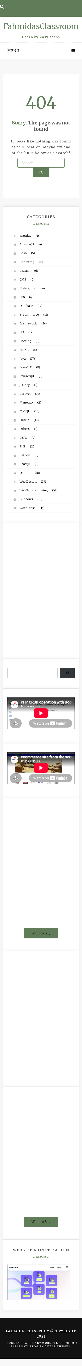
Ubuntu (25, 473)
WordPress (27, 508)
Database (26, 306)
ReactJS (25, 464)
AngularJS (27, 244)
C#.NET (25, 271)
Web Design (28, 481)
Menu (13, 51)
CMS (23, 279)
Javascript (27, 376)
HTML (24, 350)
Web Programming (34, 490)
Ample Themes (57, 1346)
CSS (22, 297)
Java (23, 358)
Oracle (24, 420)
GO (22, 332)
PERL (23, 438)
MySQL (25, 411)
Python (25, 455)
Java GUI (26, 367)
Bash (23, 253)
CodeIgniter (28, 288)
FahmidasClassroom (41, 26)
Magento (26, 402)
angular (25, 235)
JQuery (25, 385)
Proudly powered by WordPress (33, 1342)
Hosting (25, 341)
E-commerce (29, 315)
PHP (23, 446)
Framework (28, 323)
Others (25, 429)
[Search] (67, 673)
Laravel (25, 394)
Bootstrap (27, 262)
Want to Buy (41, 933)
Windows (26, 499)
